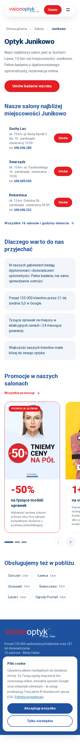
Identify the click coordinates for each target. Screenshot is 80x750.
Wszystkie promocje (19, 393)
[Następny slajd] (71, 542)
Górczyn (18, 576)
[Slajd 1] (8, 542)
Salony (39, 29)
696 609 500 (22, 181)
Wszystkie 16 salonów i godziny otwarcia (36, 223)
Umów (65, 138)
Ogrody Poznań (51, 597)
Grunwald (19, 586)
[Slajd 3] (24, 542)
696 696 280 (22, 148)
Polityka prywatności (29, 697)
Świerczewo (52, 586)
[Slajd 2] (17, 542)
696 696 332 (22, 210)
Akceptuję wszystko (40, 708)
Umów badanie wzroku (32, 86)
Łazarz (17, 597)
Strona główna (16, 29)
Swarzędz (17, 162)
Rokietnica (18, 195)
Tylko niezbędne (40, 721)
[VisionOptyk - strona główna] (23, 10)
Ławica (47, 576)
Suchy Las (17, 129)
